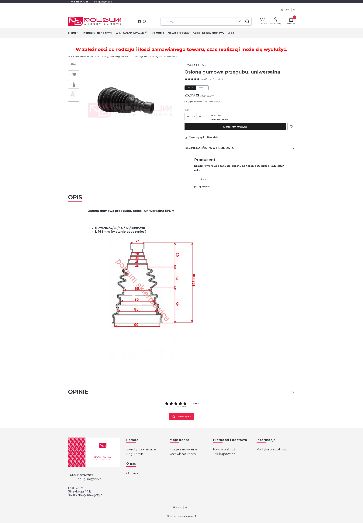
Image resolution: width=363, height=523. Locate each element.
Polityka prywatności (272, 449)
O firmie (132, 473)
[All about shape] (94, 452)
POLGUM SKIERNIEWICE (82, 56)
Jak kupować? (224, 454)
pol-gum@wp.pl (204, 186)
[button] (247, 21)
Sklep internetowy (180, 516)
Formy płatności (225, 449)
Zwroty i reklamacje (141, 449)
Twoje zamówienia (183, 449)
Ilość (187, 110)
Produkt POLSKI (196, 65)
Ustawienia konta (183, 454)
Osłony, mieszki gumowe (114, 56)
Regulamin (134, 454)
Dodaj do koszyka (235, 126)
